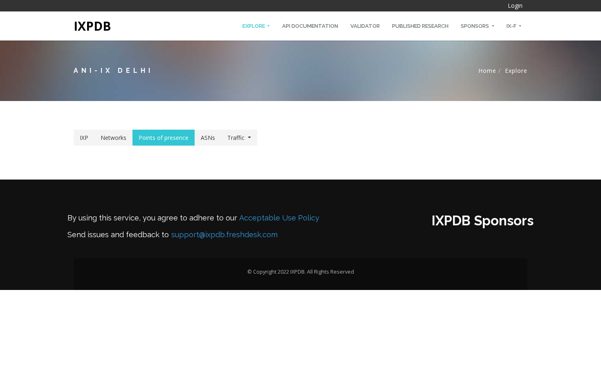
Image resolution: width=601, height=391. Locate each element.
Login (515, 5)
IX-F (512, 26)
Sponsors (475, 26)
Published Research (420, 26)
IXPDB (92, 26)
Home (487, 70)
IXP (84, 138)
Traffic (235, 138)
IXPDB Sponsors (483, 221)
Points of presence (163, 138)
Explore (254, 26)
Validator (365, 26)
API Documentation (310, 26)
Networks (113, 138)
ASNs (208, 138)
